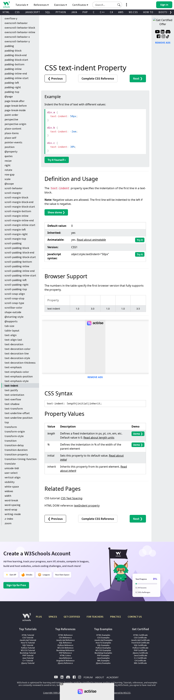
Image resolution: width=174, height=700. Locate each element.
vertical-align (12, 477)
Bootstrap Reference (65, 650)
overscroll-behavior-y (17, 41)
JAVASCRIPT (32, 12)
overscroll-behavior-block (20, 27)
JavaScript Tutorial (28, 640)
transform (11, 427)
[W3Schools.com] (26, 618)
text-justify (11, 390)
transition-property (16, 454)
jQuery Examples (103, 663)
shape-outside (13, 312)
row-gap (9, 174)
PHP (85, 12)
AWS (121, 12)
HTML (6, 12)
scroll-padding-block (17, 248)
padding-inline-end (16, 73)
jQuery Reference (65, 663)
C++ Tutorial (28, 660)
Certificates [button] (79, 4)
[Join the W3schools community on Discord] (168, 32)
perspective (11, 119)
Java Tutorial (27, 658)
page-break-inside (15, 110)
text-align (10, 335)
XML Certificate (140, 663)
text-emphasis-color (17, 371)
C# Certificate (140, 660)
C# (111, 12)
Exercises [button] (59, 4)
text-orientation (14, 394)
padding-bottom (14, 64)
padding (9, 46)
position (9, 147)
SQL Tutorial (27, 645)
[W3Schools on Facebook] (158, 37)
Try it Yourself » (57, 160)
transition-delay (14, 445)
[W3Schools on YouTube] (157, 32)
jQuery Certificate (140, 653)
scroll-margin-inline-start (20, 225)
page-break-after (14, 101)
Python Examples (103, 647)
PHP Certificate (140, 650)
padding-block (13, 50)
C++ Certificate (140, 658)
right (8, 165)
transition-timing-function (21, 459)
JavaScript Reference (65, 640)
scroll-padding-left (16, 280)
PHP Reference (65, 653)
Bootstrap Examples (103, 653)
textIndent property (87, 505)
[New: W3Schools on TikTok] (167, 37)
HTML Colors (65, 655)
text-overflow (13, 399)
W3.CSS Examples (103, 650)
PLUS (39, 616)
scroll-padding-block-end (19, 252)
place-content (13, 128)
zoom (8, 523)
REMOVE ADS (95, 377)
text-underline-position (18, 417)
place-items (12, 133)
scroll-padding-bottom (18, 261)
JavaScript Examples (103, 640)
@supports (11, 321)
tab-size (9, 326)
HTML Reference (65, 635)
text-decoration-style (17, 358)
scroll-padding (13, 243)
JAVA (74, 12)
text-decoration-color (17, 349)
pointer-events (13, 142)
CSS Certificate (140, 637)
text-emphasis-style (17, 381)
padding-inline (13, 69)
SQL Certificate (140, 645)
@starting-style (14, 316)
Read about (91, 240)
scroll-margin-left (15, 229)
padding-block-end (16, 55)
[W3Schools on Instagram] (163, 37)
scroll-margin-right (16, 234)
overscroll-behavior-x (17, 36)
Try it (140, 240)
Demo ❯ (138, 433)
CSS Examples (103, 637)
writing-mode (13, 514)
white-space (12, 486)
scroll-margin (13, 192)
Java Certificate (140, 655)
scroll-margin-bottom (18, 211)
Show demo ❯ (56, 212)
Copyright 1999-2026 (53, 692)
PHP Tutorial (27, 655)
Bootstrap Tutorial (28, 653)
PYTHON (61, 12)
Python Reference (65, 645)
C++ (102, 12)
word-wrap (11, 509)
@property (11, 151)
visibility (9, 482)
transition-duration (16, 449)
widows (9, 491)
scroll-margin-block (16, 197)
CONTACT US (135, 616)
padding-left (12, 82)
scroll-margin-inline (16, 215)
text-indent (11, 385)
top (7, 422)
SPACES (53, 616)
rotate (8, 170)
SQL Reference (65, 642)
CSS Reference (65, 637)
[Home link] (6, 4)
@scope (9, 183)
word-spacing (12, 505)
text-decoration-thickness (20, 362)
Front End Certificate (140, 642)
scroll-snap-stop (14, 298)
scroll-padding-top (16, 289)
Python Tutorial (28, 647)
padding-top (12, 91)
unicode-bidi (12, 468)
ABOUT (99, 677)
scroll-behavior (13, 188)
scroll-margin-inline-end (19, 220)
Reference (98, 78)
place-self (10, 137)
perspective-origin (15, 124)
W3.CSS (133, 12)
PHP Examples (103, 655)
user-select (11, 472)
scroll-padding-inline (17, 266)
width (8, 495)
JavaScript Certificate (140, 640)
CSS (17, 12)
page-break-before (16, 105)
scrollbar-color (13, 307)
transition (10, 440)
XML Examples (103, 660)
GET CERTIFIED (72, 616)
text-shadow (12, 404)
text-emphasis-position (19, 376)
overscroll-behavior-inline (20, 32)
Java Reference (65, 658)
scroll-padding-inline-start (20, 275)
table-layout (12, 330)
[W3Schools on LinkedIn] (162, 32)
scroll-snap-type (14, 303)
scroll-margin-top (15, 238)
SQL (47, 12)
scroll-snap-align (15, 293)
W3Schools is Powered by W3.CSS (114, 692)
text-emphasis (13, 367)
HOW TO (148, 12)
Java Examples (103, 658)
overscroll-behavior (16, 23)
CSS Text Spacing (71, 498)
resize (8, 160)
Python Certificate (140, 647)
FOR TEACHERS (95, 616)
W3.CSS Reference (65, 647)
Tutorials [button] (21, 4)
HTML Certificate (140, 635)
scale (8, 179)
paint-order (11, 114)
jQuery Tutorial (27, 663)
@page (9, 96)
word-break (11, 500)
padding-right (13, 87)
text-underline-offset (17, 413)
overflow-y (11, 18)
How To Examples (103, 642)
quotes (9, 156)
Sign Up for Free (16, 585)
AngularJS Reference (65, 660)
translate (10, 463)
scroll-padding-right (17, 284)
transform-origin (15, 431)
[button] (119, 5)
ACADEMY (112, 677)
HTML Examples (103, 635)
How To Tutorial (28, 642)
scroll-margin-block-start (20, 206)
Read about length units (98, 437)
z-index (9, 518)
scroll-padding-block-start (20, 257)
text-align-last (13, 339)
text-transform (14, 408)
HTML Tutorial (28, 635)
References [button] (40, 4)
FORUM (88, 677)
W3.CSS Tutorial (28, 650)
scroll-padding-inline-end (19, 270)
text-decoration (14, 344)
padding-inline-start (17, 78)
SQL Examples (103, 645)
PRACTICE (115, 616)
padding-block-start (16, 59)
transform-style (14, 436)
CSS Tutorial (27, 637)
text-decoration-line (17, 353)
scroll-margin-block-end (19, 202)
